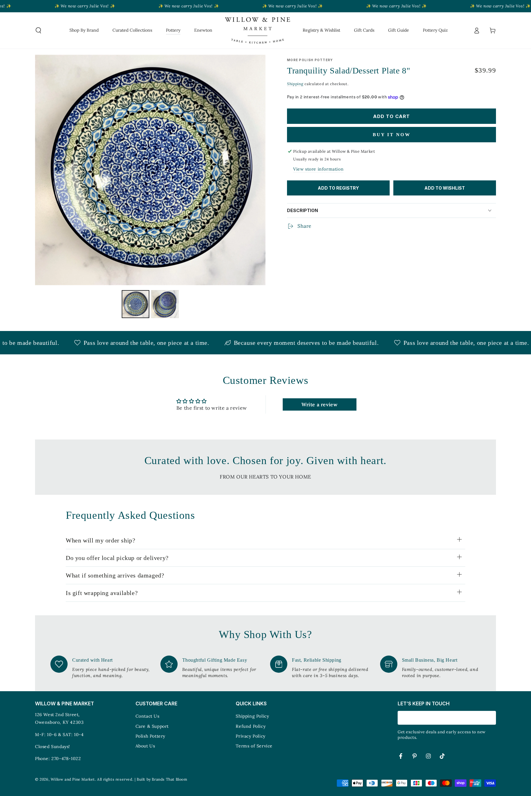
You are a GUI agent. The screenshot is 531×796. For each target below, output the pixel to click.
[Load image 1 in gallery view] (135, 304)
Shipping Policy (252, 716)
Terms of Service (254, 746)
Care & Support (152, 726)
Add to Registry (338, 188)
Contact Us (147, 716)
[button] (38, 30)
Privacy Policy (250, 736)
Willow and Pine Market (73, 779)
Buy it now (392, 134)
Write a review (319, 404)
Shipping (295, 83)
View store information (318, 169)
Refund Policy (251, 726)
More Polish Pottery (310, 60)
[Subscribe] (492, 717)
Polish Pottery (150, 736)
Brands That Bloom (169, 779)
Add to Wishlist (444, 188)
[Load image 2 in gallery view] (165, 304)
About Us (145, 746)
